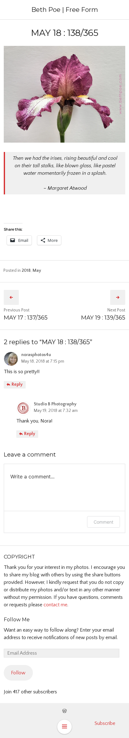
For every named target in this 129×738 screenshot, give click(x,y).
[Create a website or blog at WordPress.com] (64, 711)
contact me (55, 605)
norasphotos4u (36, 354)
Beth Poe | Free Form (64, 9)
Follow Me (17, 620)
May (37, 270)
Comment (103, 522)
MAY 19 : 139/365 (103, 317)
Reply (17, 384)
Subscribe (105, 723)
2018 (26, 270)
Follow (18, 673)
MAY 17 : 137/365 (26, 317)
